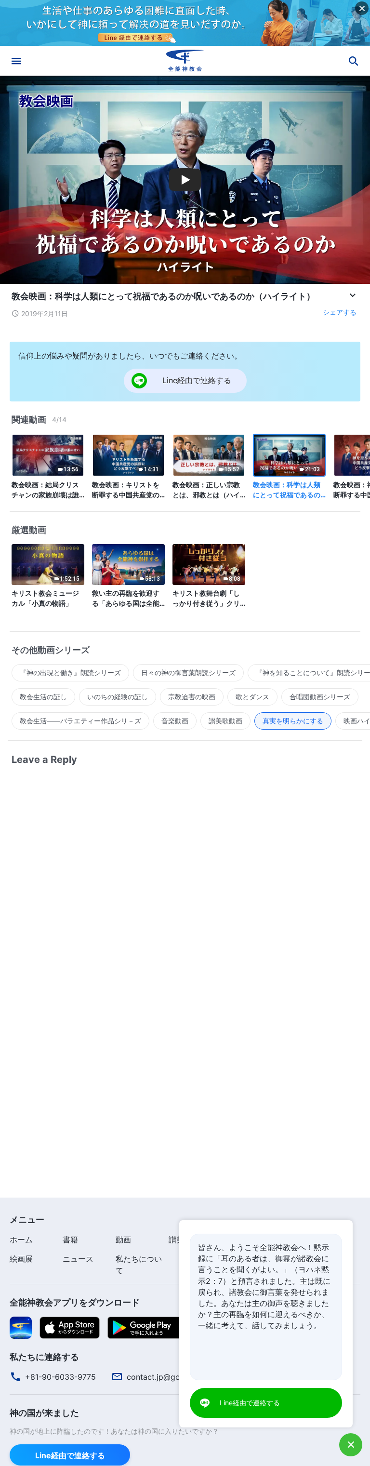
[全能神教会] (185, 61)
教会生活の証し (43, 697)
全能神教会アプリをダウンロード (75, 1302)
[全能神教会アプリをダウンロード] (21, 1327)
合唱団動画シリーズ (320, 697)
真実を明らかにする (293, 721)
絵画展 (21, 1259)
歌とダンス (252, 697)
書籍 (70, 1239)
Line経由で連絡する (70, 1455)
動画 (123, 1239)
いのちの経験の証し (117, 697)
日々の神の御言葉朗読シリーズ (188, 672)
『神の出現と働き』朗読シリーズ (70, 672)
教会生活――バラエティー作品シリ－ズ (80, 721)
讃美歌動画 (225, 721)
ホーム (21, 1239)
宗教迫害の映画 (191, 697)
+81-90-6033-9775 (60, 1377)
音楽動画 (174, 721)
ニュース (78, 1259)
